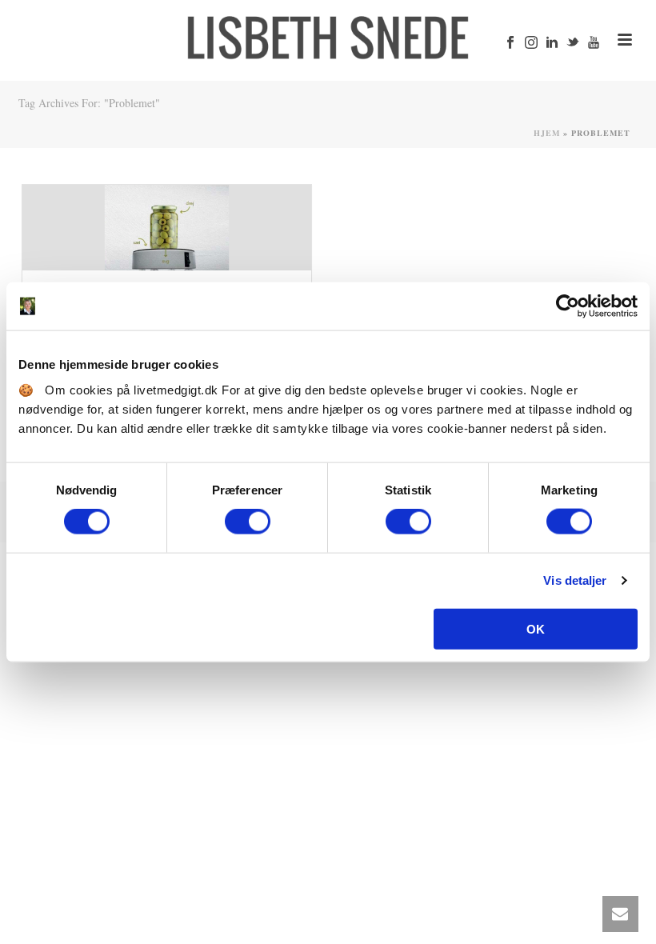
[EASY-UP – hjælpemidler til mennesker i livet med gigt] (166, 227)
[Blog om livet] (328, 36)
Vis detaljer (574, 580)
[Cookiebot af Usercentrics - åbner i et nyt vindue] (568, 306)
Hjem (547, 132)
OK (535, 628)
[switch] (247, 521)
